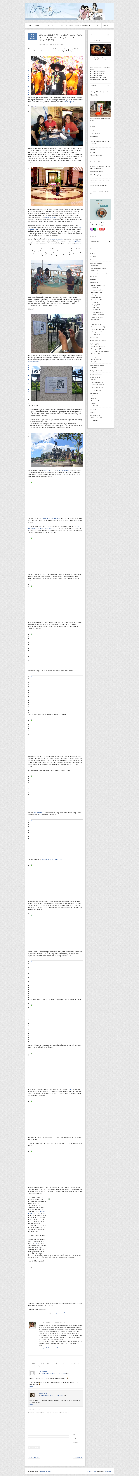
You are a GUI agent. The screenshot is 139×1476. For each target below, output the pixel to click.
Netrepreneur (96, 332)
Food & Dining (95, 297)
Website (75, 1442)
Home (29, 26)
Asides (93, 398)
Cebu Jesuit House (38, 813)
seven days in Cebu (28, 80)
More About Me (95, 133)
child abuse (94, 265)
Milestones (94, 354)
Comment (73, 1417)
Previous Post (34, 1457)
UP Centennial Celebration (99, 351)
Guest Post (93, 276)
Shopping (94, 319)
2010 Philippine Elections (99, 273)
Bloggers (94, 302)
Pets (92, 362)
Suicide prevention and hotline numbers (76, 26)
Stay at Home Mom (96, 327)
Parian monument (33, 361)
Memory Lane (38, 1313)
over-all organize (69, 102)
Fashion (94, 287)
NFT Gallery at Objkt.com (97, 74)
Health (92, 279)
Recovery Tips (94, 377)
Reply (31, 1386)
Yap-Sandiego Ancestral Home (51, 518)
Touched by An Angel (45, 1471)
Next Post (78, 1457)
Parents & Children (95, 365)
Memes (94, 307)
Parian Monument (48, 470)
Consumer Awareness (97, 268)
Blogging (94, 305)
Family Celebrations (96, 346)
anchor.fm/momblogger (97, 225)
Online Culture (95, 300)
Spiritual (92, 409)
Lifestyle (92, 282)
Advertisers (94, 396)
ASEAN (92, 257)
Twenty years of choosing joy (98, 185)
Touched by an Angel (96, 155)
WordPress (108, 1471)
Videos (93, 146)
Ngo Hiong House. (50, 217)
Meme (93, 403)
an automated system (57, 239)
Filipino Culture (95, 418)
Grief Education (96, 382)
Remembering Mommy (96, 171)
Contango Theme (91, 1471)
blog (91, 260)
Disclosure (93, 152)
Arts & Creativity (95, 359)
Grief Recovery (96, 387)
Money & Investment (98, 329)
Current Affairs (94, 263)
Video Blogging (96, 317)
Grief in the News (97, 384)
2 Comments (59, 44)
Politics (93, 270)
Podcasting (95, 310)
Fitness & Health (96, 290)
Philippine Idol (96, 295)
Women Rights (94, 415)
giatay (71, 1089)
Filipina (94, 420)
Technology (95, 324)
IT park (36, 1243)
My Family (93, 344)
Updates (93, 406)
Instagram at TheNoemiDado (98, 79)
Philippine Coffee (95, 371)
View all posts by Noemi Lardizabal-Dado (50, 1347)
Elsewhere (94, 401)
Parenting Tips (94, 357)
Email (74, 1438)
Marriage (93, 337)
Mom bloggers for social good (98, 341)
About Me (38, 26)
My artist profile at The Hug (98, 78)
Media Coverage (97, 314)
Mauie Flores (43, 1393)
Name (75, 1434)
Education (94, 367)
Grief (92, 380)
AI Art (91, 253)
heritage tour (56, 1313)
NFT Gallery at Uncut (96, 76)
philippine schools (95, 374)
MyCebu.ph (77, 241)
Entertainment (95, 292)
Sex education (94, 390)
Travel (97, 26)
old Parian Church (64, 470)
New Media (95, 334)
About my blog (51, 26)
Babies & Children (97, 322)
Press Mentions (96, 312)
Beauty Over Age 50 (96, 285)
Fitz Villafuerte (43, 1371)
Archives (93, 139)
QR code (63, 1313)
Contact (106, 26)
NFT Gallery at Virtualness (97, 72)
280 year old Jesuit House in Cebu (52, 859)
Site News (93, 393)
